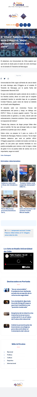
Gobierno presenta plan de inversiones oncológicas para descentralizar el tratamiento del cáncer (21, 328)
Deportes (18, 75)
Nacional (10, 352)
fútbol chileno (15, 233)
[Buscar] (25, 25)
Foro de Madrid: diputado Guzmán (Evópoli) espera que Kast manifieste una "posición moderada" (21, 304)
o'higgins (27, 233)
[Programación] (21, 25)
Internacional (11, 363)
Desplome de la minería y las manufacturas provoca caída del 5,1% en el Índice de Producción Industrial (22, 316)
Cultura (9, 358)
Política (9, 355)
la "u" (21, 233)
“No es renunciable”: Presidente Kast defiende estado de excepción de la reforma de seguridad (21, 292)
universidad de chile (11, 235)
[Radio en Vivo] (17, 25)
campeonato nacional (18, 230)
